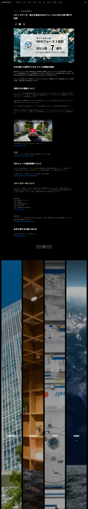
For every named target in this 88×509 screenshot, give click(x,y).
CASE (40, 2)
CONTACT (60, 2)
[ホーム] (6, 2)
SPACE (24, 2)
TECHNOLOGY (18, 2)
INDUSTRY (35, 2)
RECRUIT (49, 2)
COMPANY (55, 2)
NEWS (44, 2)
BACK (44, 246)
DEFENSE (29, 2)
